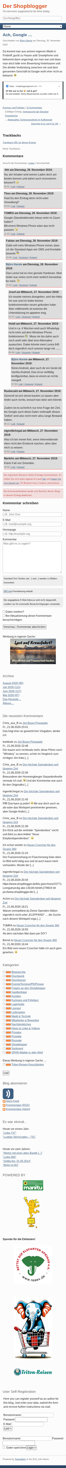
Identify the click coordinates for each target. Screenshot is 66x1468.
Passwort (9, 1419)
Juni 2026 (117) (12, 691)
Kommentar (10, 539)
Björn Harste (26, 40)
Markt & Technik (21, 1016)
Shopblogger (19, 1044)
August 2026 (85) (13, 683)
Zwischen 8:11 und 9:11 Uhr (44, 124)
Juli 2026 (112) (11, 687)
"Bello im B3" (11, 1165)
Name (6, 510)
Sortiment (17, 1048)
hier (44, 479)
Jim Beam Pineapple (35, 723)
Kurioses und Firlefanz (14, 107)
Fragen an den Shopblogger (28, 988)
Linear (31, 163)
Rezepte (17, 1040)
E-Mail (6, 519)
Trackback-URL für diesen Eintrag (19, 142)
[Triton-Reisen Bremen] (33, 651)
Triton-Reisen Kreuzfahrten (28, 1064)
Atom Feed (12, 1101)
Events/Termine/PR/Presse (28, 984)
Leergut (16, 1008)
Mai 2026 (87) (11, 695)
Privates (16, 1032)
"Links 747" (9, 1132)
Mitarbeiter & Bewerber (25, 1020)
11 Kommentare (34, 107)
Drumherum (19, 980)
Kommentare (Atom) (18, 1109)
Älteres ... (8, 703)
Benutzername (12, 1415)
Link (13, 186)
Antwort (21, 186)
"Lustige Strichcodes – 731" (19, 1137)
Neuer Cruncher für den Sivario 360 (38, 925)
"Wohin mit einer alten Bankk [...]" (22, 1153)
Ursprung (23, 257)
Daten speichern (16, 1447)
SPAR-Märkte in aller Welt (27, 1052)
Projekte (16, 1036)
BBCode (8, 591)
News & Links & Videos (26, 1028)
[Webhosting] (33, 1185)
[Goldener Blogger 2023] (33, 1212)
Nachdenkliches (21, 1024)
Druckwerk (18, 976)
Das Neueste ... (12, 699)
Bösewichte (19, 972)
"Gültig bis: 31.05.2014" (17, 1161)
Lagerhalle (18, 1004)
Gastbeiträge (19, 992)
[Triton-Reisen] (33, 1371)
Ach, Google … (17, 35)
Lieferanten (18, 1012)
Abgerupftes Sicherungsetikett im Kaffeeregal (30, 119)
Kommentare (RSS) (18, 1105)
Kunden (16, 996)
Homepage (9, 529)
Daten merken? (15, 611)
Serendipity (20, 1459)
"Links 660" (9, 1157)
